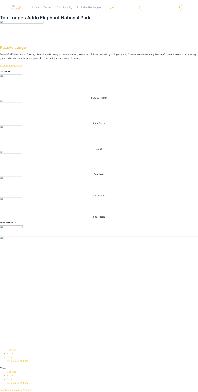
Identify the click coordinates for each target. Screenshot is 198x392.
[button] (99, 368)
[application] (115, 7)
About (10, 353)
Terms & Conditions (17, 360)
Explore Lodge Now (11, 65)
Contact (11, 349)
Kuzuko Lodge (13, 47)
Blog (9, 357)
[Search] (180, 7)
